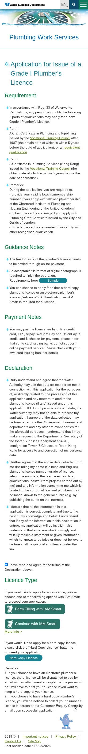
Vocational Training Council (50, 138)
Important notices (35, 736)
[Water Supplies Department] (25, 5)
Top (81, 724)
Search (74, 4)
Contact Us (13, 741)
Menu (83, 4)
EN (64, 4)
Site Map (34, 741)
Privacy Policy (65, 736)
